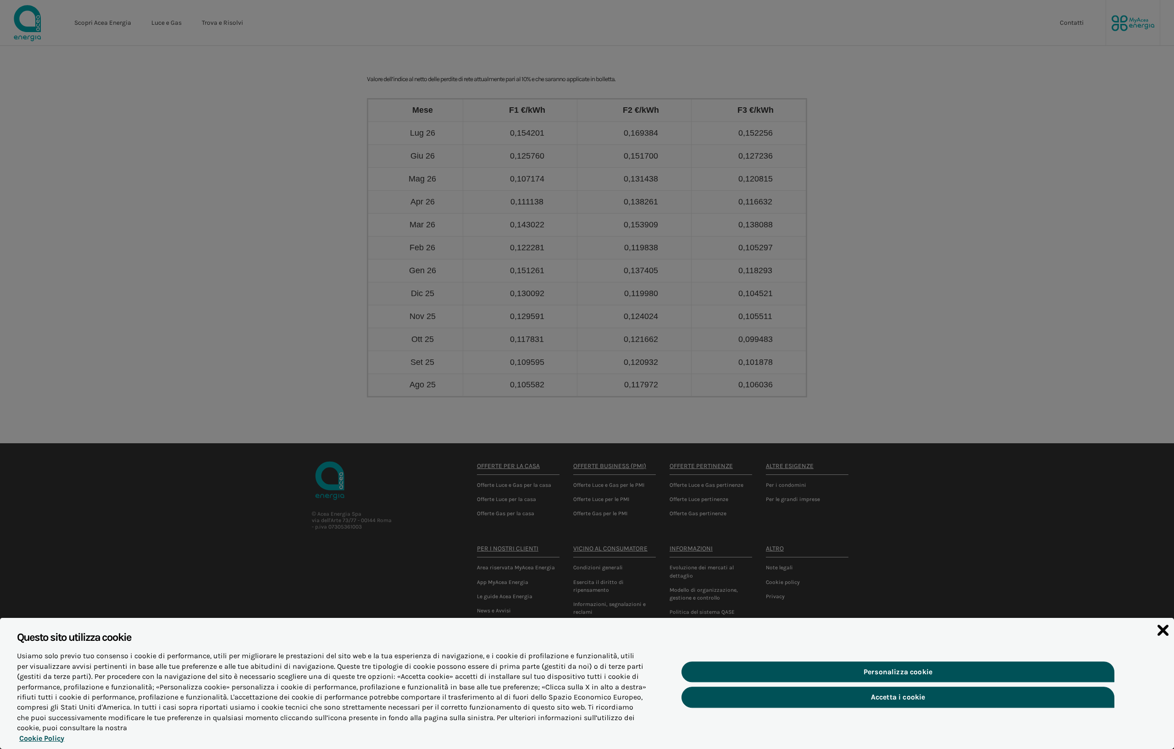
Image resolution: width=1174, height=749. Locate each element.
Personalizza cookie (898, 672)
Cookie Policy (41, 738)
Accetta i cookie (898, 697)
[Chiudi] (1162, 630)
